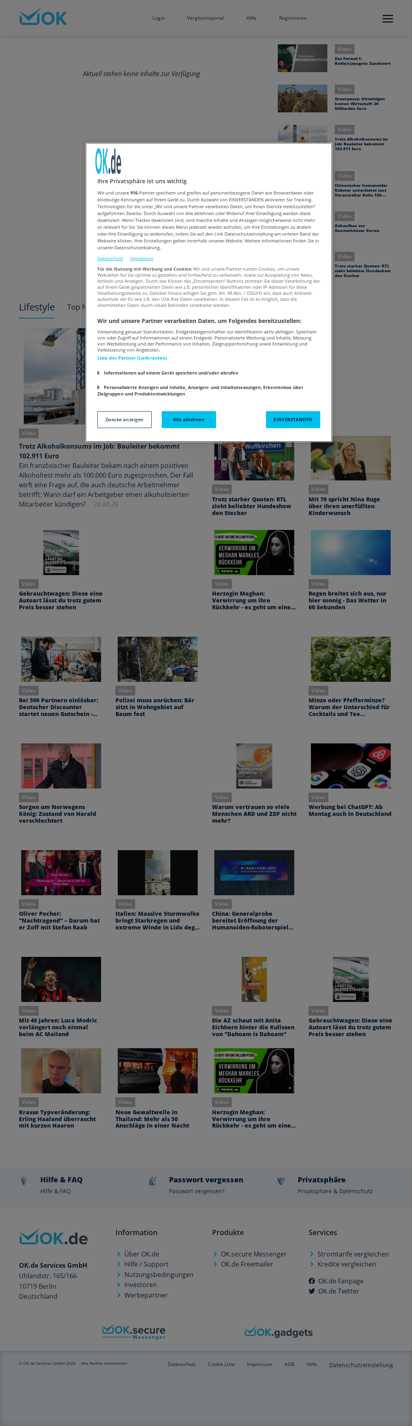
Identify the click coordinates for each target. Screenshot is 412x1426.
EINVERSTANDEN (293, 419)
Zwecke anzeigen (124, 419)
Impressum (141, 258)
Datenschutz (110, 258)
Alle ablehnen (188, 419)
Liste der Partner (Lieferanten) (132, 358)
